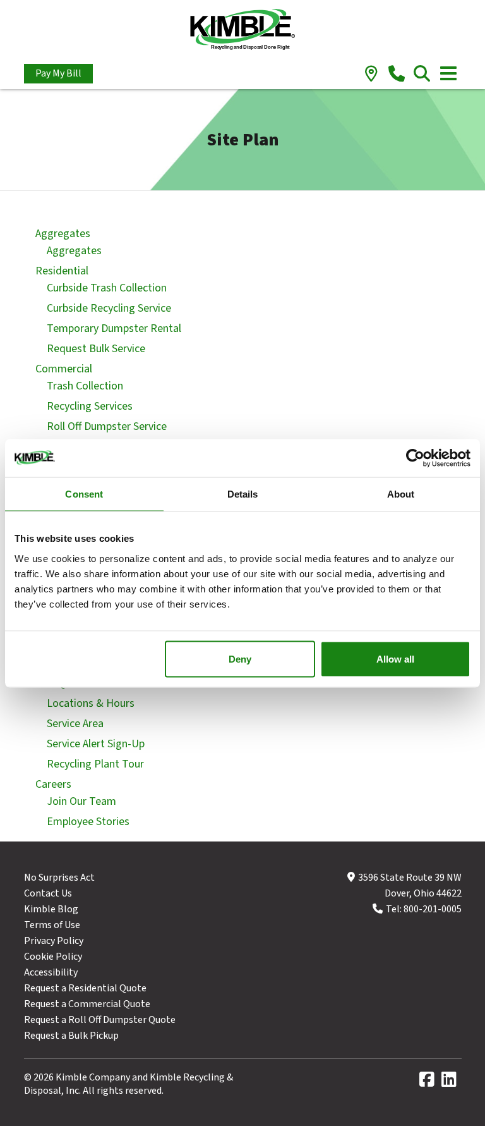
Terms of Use (52, 925)
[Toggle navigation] (448, 73)
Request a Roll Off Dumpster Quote (100, 1020)
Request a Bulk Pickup (71, 1036)
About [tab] (401, 493)
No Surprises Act (59, 877)
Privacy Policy (53, 941)
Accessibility (51, 972)
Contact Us (48, 893)
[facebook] (429, 1082)
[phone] (396, 74)
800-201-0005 (433, 909)
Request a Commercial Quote (87, 1004)
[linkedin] (451, 1082)
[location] (371, 74)
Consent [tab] (84, 493)
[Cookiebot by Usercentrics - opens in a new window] (415, 457)
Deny (240, 658)
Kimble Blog (51, 909)
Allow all (395, 658)
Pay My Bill (58, 73)
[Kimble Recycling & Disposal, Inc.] (243, 31)
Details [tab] (242, 493)
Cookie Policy (53, 957)
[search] (422, 74)
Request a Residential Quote (85, 988)
